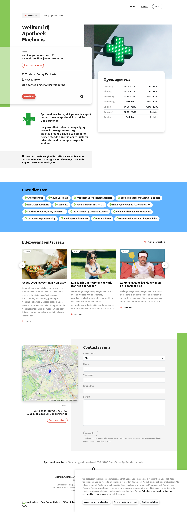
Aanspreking (89, 353)
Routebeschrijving (33, 65)
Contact (157, 6)
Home (132, 6)
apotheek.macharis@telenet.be (45, 85)
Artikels (144, 6)
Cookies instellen (150, 502)
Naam (86, 364)
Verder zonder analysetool (96, 502)
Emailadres (88, 386)
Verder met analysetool (125, 502)
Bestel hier (29, 96)
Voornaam (88, 375)
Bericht (86, 397)
